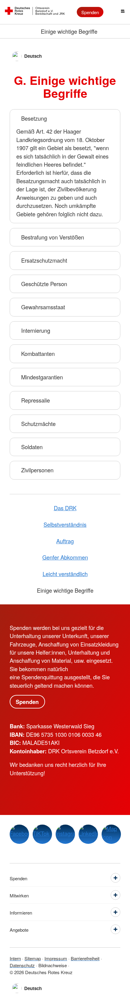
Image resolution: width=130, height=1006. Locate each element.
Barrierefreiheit (85, 958)
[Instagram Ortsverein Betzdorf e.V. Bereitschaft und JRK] (65, 834)
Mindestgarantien (42, 377)
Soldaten (32, 447)
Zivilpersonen (37, 470)
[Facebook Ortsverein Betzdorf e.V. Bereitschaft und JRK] (19, 834)
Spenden (90, 12)
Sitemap (32, 958)
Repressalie (35, 400)
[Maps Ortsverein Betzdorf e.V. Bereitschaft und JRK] (111, 834)
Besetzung (34, 118)
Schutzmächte (38, 423)
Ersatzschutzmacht (44, 260)
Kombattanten (38, 353)
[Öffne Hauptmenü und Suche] (118, 12)
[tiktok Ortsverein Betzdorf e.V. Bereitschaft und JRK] (42, 834)
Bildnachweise (52, 965)
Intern (15, 958)
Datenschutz (22, 965)
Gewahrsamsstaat (43, 307)
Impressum (55, 958)
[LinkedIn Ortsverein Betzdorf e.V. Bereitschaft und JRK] (88, 834)
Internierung (35, 330)
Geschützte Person (44, 284)
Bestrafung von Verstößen (52, 237)
